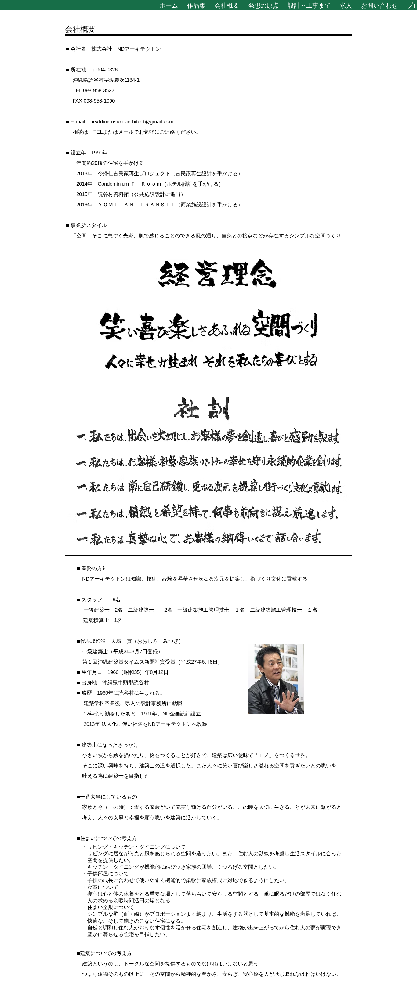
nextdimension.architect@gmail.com (131, 122)
